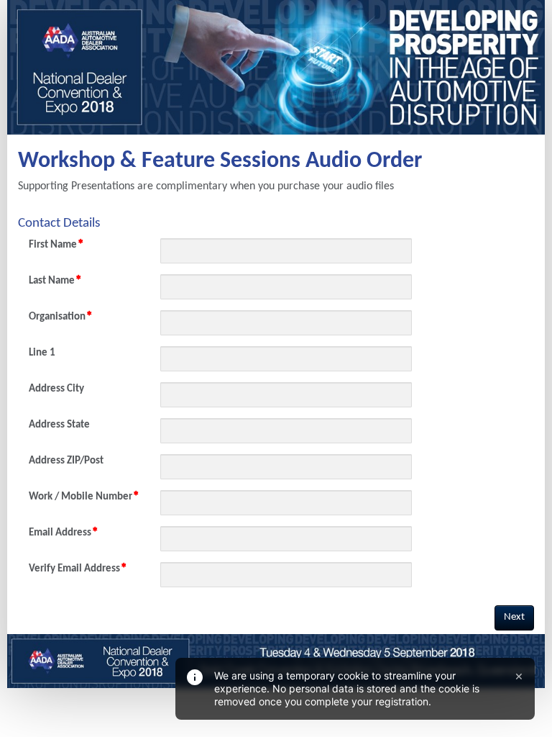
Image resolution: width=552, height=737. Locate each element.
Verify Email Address (74, 569)
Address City (56, 389)
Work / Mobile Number (80, 497)
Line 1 (42, 353)
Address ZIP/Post (66, 461)
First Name (53, 245)
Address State (59, 425)
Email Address (60, 533)
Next (514, 617)
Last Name (52, 281)
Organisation (57, 317)
